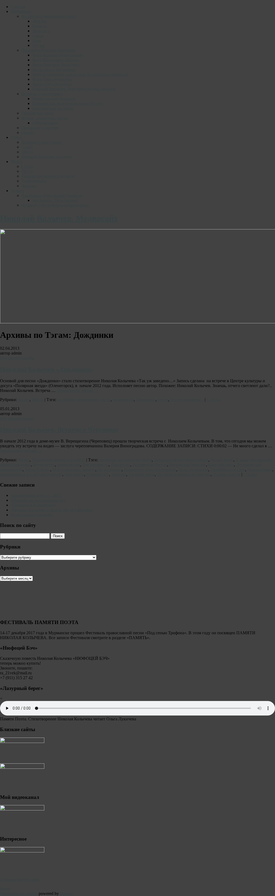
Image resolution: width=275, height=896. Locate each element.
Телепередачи (33, 181)
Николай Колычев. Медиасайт (59, 218)
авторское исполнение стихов (181, 460)
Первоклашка (259, 469)
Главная (18, 6)
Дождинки (145, 399)
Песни (27, 152)
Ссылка (213, 399)
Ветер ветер (44, 464)
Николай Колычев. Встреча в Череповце (59, 429)
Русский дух (97, 474)
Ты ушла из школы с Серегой (184, 474)
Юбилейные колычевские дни (38, 500)
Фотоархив (21, 11)
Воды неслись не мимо (32, 514)
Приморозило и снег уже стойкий (31, 474)
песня (163, 399)
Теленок (118, 474)
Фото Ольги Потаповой (54, 69)
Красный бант (221, 464)
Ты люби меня (141, 474)
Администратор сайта (20, 879)
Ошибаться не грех (227, 469)
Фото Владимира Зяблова (55, 60)
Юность (39, 26)
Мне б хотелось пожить (73, 469)
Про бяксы (74, 474)
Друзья (38, 45)
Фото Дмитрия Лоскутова (56, 64)
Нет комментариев (17, 358)
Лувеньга (40, 31)
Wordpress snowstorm (19, 893)
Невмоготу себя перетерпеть (150, 469)
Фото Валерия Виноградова (58, 55)
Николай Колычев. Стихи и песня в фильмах (52, 510)
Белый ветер (222, 460)
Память (28, 132)
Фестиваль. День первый (55, 200)
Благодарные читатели (53, 108)
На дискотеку (109, 469)
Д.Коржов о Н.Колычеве (33, 505)
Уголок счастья (226, 474)
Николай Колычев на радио (46, 156)
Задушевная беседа (149, 464)
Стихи (27, 147)
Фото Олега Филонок (52, 84)
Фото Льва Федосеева (52, 79)
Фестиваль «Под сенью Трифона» (52, 195)
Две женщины (95, 464)
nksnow (66, 893)
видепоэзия (123, 399)
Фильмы (29, 185)
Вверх (5, 888)
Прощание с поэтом (39, 127)
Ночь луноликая (193, 469)
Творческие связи (37, 113)
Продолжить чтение (78, 390)
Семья (38, 35)
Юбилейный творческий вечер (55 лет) (68, 103)
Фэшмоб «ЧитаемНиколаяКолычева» (55, 205)
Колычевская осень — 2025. (36, 495)
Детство (39, 21)
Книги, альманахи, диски (44, 118)
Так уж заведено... (187, 399)
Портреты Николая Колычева (48, 50)
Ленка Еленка (37, 469)
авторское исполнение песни (84, 399)
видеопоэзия (68, 464)
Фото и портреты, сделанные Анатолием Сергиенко (80, 74)
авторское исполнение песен (125, 460)
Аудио (16, 137)
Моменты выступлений (54, 98)
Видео (16, 161)
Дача (36, 40)
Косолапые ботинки (187, 464)
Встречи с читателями (41, 93)
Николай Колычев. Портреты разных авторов (74, 89)
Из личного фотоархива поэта (49, 16)
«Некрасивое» (45, 123)
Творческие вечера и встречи (48, 176)
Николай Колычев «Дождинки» (46, 369)
